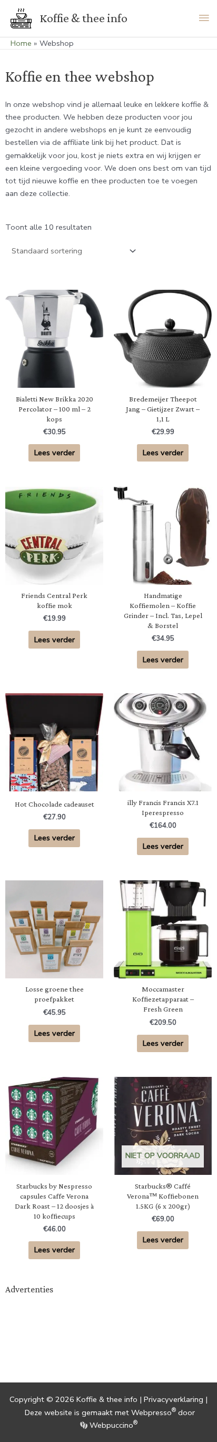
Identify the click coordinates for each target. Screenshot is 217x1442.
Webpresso (153, 1412)
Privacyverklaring (173, 1399)
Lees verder (54, 452)
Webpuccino (112, 1425)
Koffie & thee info (83, 18)
